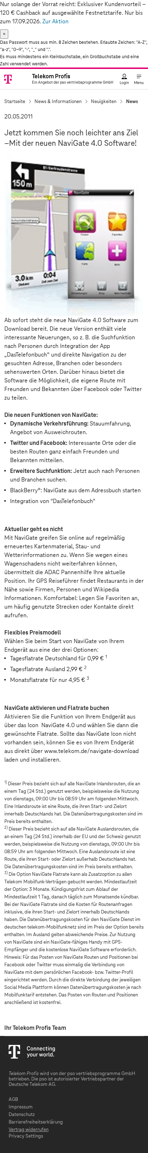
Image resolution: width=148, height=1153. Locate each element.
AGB (13, 1099)
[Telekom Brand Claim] (14, 79)
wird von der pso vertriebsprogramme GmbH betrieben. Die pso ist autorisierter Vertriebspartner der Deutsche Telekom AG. (72, 1079)
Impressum (21, 1107)
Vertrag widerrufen (28, 1130)
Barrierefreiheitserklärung (36, 1122)
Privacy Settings (26, 1136)
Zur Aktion (55, 21)
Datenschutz (22, 1114)
